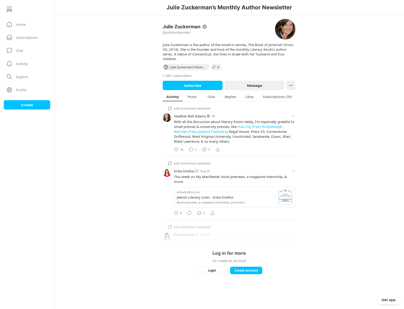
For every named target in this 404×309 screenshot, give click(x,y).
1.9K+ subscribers (177, 75)
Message (254, 85)
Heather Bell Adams (190, 116)
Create (27, 104)
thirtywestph (272, 126)
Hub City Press (249, 126)
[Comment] (189, 213)
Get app (389, 299)
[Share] (218, 149)
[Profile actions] (291, 85)
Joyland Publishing (213, 131)
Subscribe (192, 85)
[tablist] (229, 96)
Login (212, 270)
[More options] (293, 116)
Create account (246, 270)
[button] (27, 24)
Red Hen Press (185, 131)
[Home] (9, 9)
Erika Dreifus (184, 171)
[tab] (173, 96)
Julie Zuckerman (185, 108)
